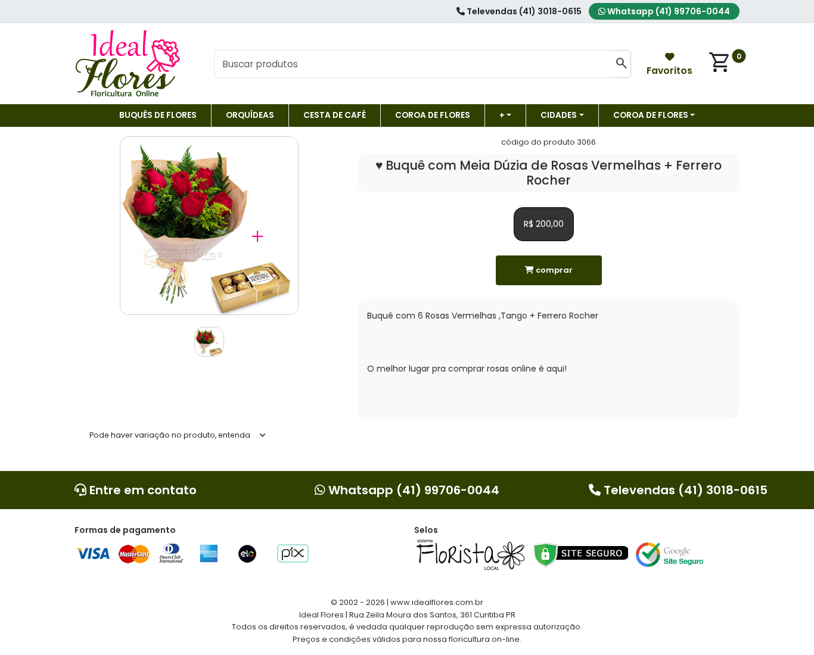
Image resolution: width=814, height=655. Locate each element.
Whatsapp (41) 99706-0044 (667, 11)
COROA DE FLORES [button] (650, 115)
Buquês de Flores (158, 115)
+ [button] (502, 115)
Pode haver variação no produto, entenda (169, 435)
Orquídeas (250, 115)
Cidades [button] (558, 115)
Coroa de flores (432, 115)
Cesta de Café (334, 115)
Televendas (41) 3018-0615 (523, 11)
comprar (553, 270)
